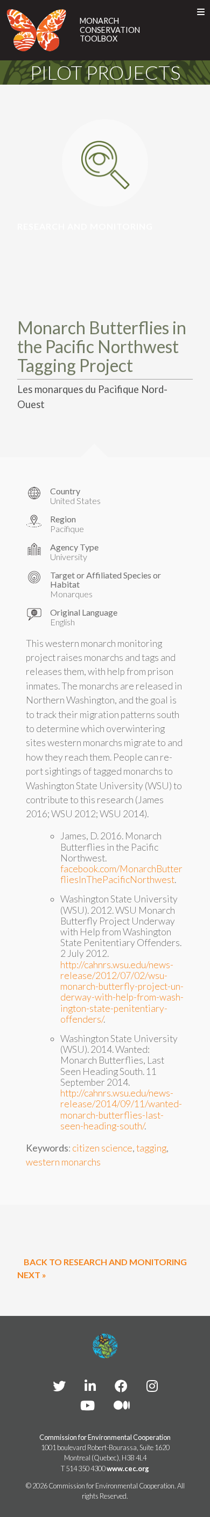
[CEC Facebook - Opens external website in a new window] (121, 1385)
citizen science (102, 1148)
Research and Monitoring (85, 226)
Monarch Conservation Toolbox (110, 30)
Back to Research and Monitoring (105, 1262)
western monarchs (63, 1162)
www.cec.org (128, 1468)
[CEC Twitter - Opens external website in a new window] (59, 1385)
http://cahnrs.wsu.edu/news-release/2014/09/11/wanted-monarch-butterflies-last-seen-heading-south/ (121, 1109)
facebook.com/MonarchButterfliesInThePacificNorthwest (121, 874)
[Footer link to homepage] (105, 1346)
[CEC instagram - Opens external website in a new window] (152, 1385)
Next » (31, 1275)
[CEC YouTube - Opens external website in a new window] (87, 1405)
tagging (151, 1148)
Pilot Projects (105, 72)
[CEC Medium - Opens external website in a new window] (121, 1405)
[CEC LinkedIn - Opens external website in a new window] (90, 1385)
